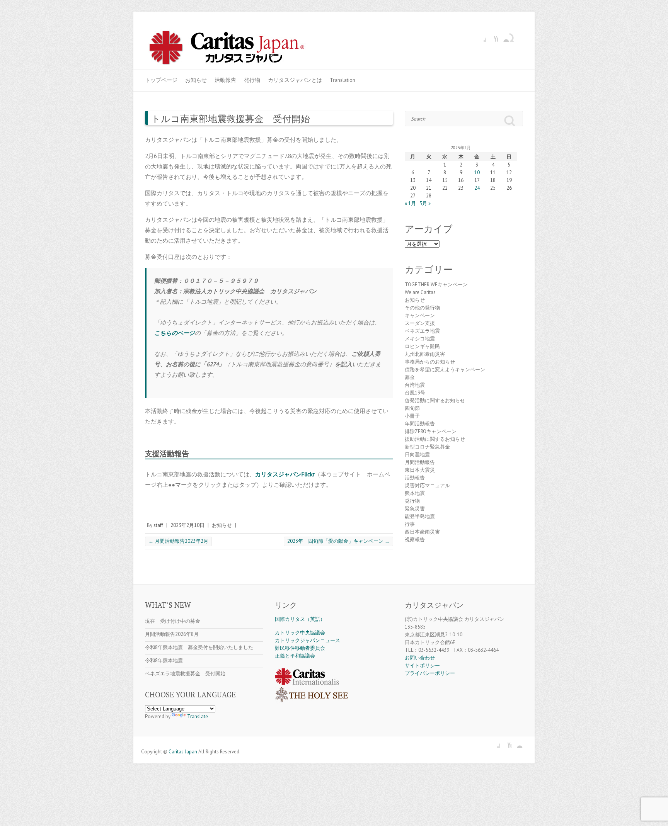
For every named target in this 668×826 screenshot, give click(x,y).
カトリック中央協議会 (300, 632)
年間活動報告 (420, 423)
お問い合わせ (420, 657)
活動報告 (225, 79)
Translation (342, 79)
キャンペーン (420, 315)
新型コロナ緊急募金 (427, 447)
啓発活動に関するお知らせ (435, 400)
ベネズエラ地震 (422, 331)
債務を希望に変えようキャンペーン (445, 369)
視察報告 (415, 539)
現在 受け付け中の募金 (172, 621)
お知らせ (196, 79)
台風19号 (415, 392)
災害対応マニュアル (427, 485)
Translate (197, 716)
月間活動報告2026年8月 (172, 634)
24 (477, 188)
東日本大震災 (420, 470)
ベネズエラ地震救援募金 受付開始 (185, 673)
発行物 (252, 79)
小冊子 (412, 416)
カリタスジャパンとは (295, 79)
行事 (410, 524)
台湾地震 (415, 385)
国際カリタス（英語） (300, 619)
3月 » (425, 203)
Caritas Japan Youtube (492, 36)
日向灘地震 (417, 454)
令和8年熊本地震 (164, 660)
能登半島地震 (420, 516)
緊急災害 (415, 508)
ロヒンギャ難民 (422, 346)
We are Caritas (420, 292)
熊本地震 (415, 493)
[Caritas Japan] (235, 49)
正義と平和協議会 (295, 656)
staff (158, 525)
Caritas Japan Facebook (480, 36)
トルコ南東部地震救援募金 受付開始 (230, 118)
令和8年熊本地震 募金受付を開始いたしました (199, 647)
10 (477, 172)
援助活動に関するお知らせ (435, 439)
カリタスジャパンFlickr (285, 474)
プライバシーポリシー (430, 673)
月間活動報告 (420, 462)
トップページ (161, 79)
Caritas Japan (183, 751)
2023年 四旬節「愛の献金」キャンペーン (338, 541)
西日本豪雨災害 (422, 532)
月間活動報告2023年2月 (178, 541)
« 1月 (410, 203)
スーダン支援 (420, 323)
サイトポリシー (422, 665)
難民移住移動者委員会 (300, 648)
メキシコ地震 (420, 338)
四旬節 (412, 408)
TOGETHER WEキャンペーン (436, 284)
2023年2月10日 (187, 525)
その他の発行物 (422, 307)
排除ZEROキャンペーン (431, 431)
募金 (410, 377)
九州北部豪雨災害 (425, 354)
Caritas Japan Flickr (504, 36)
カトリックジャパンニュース (307, 640)
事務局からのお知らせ (430, 362)
